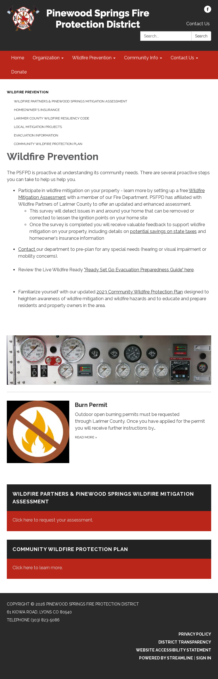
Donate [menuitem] (19, 72)
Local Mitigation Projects (38, 127)
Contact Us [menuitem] (182, 57)
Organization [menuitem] (46, 57)
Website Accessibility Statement (173, 650)
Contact (27, 249)
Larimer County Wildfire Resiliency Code (51, 118)
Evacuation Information (36, 135)
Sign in (203, 658)
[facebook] (207, 11)
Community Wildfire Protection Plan (48, 144)
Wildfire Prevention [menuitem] (92, 57)
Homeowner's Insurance (37, 110)
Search (201, 36)
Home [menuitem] (17, 57)
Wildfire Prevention (28, 92)
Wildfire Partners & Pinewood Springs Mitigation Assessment (70, 101)
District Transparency (184, 642)
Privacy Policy (195, 634)
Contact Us (198, 23)
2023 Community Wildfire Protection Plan (140, 292)
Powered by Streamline (166, 658)
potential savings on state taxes (163, 231)
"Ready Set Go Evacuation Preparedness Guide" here (139, 269)
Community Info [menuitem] (141, 57)
